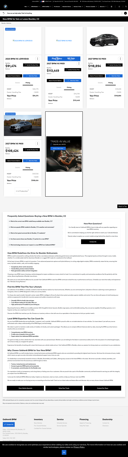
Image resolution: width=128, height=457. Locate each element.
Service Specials (62, 426)
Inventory (38, 419)
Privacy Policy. (79, 447)
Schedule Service (62, 423)
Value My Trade (84, 426)
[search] (126, 6)
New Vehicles (38, 423)
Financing (84, 419)
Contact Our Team (102, 388)
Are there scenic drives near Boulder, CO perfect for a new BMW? (29, 239)
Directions (106, 426)
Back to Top (123, 206)
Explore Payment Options (13, 76)
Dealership (107, 419)
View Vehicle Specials (25, 388)
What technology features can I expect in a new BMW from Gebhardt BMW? (32, 245)
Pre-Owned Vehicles (40, 426)
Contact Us (93, 242)
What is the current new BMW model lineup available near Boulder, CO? (31, 221)
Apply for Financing (85, 423)
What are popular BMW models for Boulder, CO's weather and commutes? (32, 227)
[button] (37, 58)
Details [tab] (17, 83)
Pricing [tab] (28, 83)
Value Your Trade (33, 76)
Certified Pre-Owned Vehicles (42, 428)
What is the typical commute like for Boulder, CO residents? (27, 233)
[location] (80, 1)
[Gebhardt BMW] (11, 6)
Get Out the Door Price (32, 65)
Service (60, 419)
